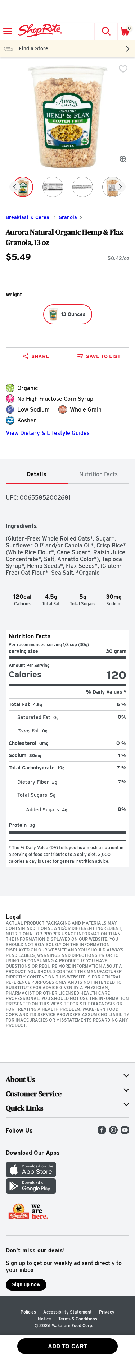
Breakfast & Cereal (28, 217)
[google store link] (31, 1191)
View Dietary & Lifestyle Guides (48, 433)
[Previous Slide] (15, 187)
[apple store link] (31, 1175)
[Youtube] (125, 1132)
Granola (68, 217)
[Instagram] (113, 1132)
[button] (105, 31)
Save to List (103, 356)
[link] (99, 356)
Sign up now (26, 1284)
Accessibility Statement (67, 1312)
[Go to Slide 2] (52, 187)
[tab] (37, 474)
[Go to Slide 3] (82, 187)
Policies (28, 1312)
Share (40, 356)
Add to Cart (67, 1346)
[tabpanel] (67, 675)
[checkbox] (123, 69)
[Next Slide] (120, 187)
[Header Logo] (38, 31)
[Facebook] (102, 1132)
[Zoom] (123, 159)
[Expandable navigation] (7, 31)
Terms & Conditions (77, 1318)
